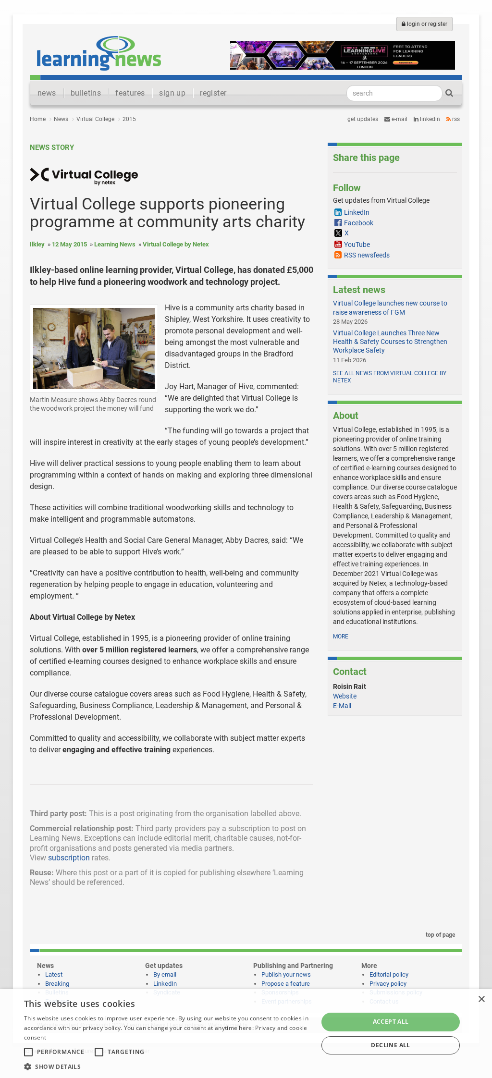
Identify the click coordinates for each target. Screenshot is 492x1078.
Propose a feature (285, 983)
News (61, 119)
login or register (426, 24)
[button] (166, 1066)
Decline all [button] (390, 1045)
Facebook (358, 223)
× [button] (481, 999)
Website (345, 696)
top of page (439, 934)
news (46, 93)
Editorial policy (388, 974)
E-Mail (342, 706)
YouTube (357, 244)
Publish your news (286, 974)
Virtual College (95, 119)
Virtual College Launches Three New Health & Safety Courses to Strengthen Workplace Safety (390, 341)
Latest (53, 974)
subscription (69, 857)
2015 (129, 119)
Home (38, 119)
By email (164, 974)
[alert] (246, 1033)
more (340, 636)
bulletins (86, 93)
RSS (455, 119)
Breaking (57, 983)
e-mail (398, 119)
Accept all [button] (391, 1021)
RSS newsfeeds (367, 255)
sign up (172, 93)
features (130, 93)
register (213, 93)
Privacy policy (387, 983)
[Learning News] (99, 53)
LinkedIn (429, 119)
